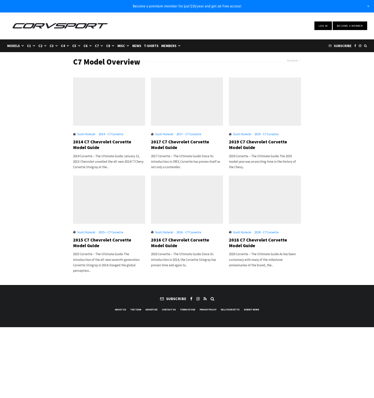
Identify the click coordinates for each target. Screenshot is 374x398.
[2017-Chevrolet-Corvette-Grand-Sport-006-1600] (187, 101)
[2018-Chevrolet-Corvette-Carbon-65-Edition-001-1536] (265, 200)
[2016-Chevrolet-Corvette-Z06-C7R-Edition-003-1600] (187, 200)
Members (168, 46)
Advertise (152, 309)
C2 (40, 46)
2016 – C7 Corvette (188, 232)
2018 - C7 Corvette (266, 232)
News (136, 46)
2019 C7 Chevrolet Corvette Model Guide (258, 144)
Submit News (251, 309)
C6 (86, 46)
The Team (135, 309)
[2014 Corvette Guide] (109, 101)
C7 (97, 46)
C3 (52, 46)
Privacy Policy (208, 309)
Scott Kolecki (86, 134)
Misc (121, 46)
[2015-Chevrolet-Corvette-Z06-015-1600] (109, 200)
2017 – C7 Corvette (188, 134)
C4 (63, 46)
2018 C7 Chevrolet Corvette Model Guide (258, 243)
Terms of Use (187, 309)
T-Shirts (151, 46)
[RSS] (205, 299)
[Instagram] (360, 45)
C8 (108, 46)
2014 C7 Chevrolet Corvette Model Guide (102, 144)
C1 (29, 46)
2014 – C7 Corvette (111, 134)
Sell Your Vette (230, 309)
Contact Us (169, 309)
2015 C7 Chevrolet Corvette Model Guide (102, 243)
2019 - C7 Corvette (266, 134)
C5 (74, 46)
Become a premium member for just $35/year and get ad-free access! (187, 6)
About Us (120, 309)
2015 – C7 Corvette (111, 232)
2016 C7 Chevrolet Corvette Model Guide (180, 243)
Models (13, 46)
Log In (323, 26)
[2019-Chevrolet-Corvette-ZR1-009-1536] (265, 101)
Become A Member (350, 26)
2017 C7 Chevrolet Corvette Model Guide (180, 144)
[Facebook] (355, 45)
